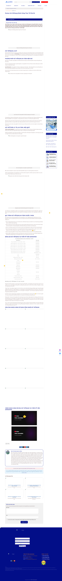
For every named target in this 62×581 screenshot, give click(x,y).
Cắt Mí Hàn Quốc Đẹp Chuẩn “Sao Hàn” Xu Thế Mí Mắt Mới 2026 (34, 497)
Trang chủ (7, 8)
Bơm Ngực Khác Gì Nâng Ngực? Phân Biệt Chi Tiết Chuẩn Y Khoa (52, 163)
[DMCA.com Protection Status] (43, 562)
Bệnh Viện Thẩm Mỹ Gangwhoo (51, 146)
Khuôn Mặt (16, 5)
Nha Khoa (39, 5)
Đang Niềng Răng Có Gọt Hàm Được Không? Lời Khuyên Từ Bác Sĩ (52, 166)
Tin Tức (45, 5)
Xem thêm (25, 472)
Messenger (60, 351)
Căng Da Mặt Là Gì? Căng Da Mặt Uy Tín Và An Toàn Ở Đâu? (14, 497)
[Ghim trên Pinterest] (25, 447)
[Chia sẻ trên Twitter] (21, 447)
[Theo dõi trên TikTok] (13, 561)
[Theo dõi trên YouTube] (14, 561)
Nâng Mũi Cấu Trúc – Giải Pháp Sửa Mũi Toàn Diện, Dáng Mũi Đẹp (14, 485)
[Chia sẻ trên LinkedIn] (26, 447)
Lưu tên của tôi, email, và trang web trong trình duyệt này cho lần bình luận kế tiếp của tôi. (22, 519)
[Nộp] (30, 2)
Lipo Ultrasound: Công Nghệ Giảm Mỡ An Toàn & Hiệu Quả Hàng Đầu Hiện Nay (34, 485)
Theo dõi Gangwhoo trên (9, 10)
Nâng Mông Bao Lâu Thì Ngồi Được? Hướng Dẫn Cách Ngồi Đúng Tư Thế (52, 154)
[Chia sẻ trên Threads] (23, 447)
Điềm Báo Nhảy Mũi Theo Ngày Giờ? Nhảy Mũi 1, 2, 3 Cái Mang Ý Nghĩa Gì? (51, 137)
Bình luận (8, 507)
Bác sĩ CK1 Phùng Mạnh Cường (30, 468)
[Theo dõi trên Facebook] (11, 561)
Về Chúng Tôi (8, 5)
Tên (7, 515)
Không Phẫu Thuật (31, 5)
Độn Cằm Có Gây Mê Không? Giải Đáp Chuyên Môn (52, 160)
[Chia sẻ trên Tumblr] (28, 447)
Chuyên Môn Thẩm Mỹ (13, 8)
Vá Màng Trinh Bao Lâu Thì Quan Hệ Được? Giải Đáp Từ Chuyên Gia (52, 157)
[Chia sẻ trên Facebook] (20, 447)
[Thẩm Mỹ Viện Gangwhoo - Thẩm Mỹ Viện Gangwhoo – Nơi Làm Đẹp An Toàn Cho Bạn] (9, 2)
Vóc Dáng (23, 5)
